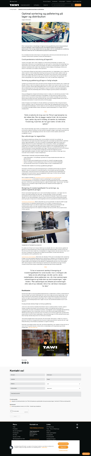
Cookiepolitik (49, 434)
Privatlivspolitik (50, 436)
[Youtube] (77, 428)
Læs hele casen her (32, 327)
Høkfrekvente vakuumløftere (29, 256)
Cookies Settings (63, 450)
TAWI (14, 426)
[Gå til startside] (14, 5)
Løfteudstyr (36, 5)
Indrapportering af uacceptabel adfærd (51, 439)
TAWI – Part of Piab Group (52, 428)
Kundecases (54, 1)
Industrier (45, 5)
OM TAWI (15, 434)
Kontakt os (69, 1)
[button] (11, 448)
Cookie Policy (44, 447)
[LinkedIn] (77, 425)
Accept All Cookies (63, 443)
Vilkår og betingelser (51, 432)
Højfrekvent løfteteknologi (28, 201)
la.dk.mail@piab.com (34, 439)
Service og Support (17, 430)
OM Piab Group (50, 426)
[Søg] (72, 5)
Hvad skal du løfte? (25, 5)
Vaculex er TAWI (16, 436)
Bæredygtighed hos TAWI (19, 438)
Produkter (15, 428)
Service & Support (47, 1)
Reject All (63, 447)
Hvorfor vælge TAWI (77, 1)
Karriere (48, 430)
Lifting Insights (62, 1)
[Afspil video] (45, 343)
